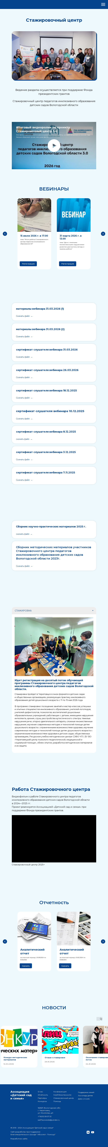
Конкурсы (42, 1101)
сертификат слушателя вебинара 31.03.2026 (47, 349)
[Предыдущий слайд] (5, 234)
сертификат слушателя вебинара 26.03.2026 (47, 370)
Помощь (57, 1101)
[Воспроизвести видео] (54, 145)
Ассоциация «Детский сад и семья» (21, 1095)
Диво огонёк (84, 1099)
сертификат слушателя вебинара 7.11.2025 (45, 472)
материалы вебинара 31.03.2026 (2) (40, 329)
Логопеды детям (85, 1096)
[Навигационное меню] (103, 4)
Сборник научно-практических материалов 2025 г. (51, 526)
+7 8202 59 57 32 (44, 1116)
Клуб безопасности (62, 1095)
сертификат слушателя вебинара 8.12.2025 (46, 431)
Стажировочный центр (63, 1098)
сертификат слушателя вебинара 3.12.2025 (46, 452)
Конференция (60, 1092)
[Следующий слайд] (103, 234)
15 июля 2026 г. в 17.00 (34, 235)
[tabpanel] (54, 683)
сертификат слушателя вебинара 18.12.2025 (46, 390)
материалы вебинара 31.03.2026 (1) (40, 308)
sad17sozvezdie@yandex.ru (49, 1120)
